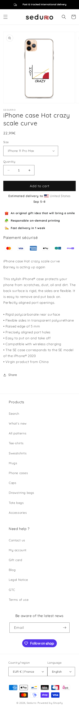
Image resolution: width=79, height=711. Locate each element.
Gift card (15, 560)
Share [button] (12, 375)
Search (14, 414)
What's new (18, 423)
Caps (12, 483)
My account (18, 550)
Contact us (17, 540)
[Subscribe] (64, 627)
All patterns (17, 433)
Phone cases (18, 473)
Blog (12, 570)
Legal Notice (18, 580)
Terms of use (19, 600)
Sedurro (32, 702)
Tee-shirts (16, 443)
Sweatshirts (18, 453)
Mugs (13, 463)
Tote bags (16, 503)
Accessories (18, 513)
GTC (12, 590)
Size (6, 142)
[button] (5, 17)
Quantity (9, 161)
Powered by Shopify (50, 702)
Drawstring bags (21, 493)
